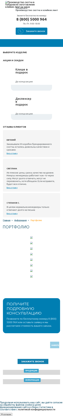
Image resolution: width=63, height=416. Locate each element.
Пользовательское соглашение (31, 393)
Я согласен (6, 414)
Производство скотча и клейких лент (37, 10)
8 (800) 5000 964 (31, 19)
